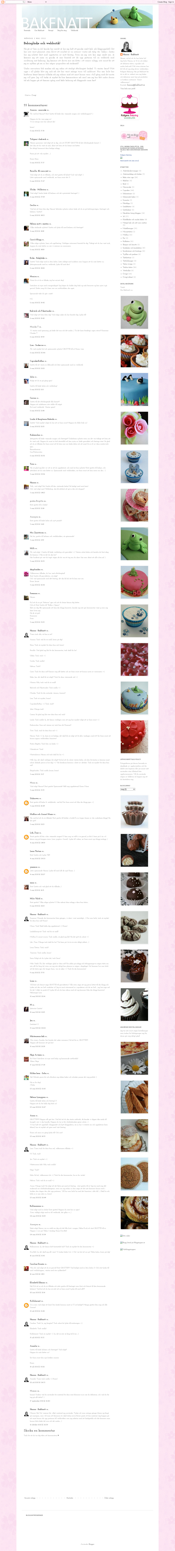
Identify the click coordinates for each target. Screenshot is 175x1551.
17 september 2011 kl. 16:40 (40, 1401)
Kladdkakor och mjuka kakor (133, 220)
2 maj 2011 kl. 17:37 (37, 163)
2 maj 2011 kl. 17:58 (37, 197)
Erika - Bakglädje (37, 258)
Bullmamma (35, 1206)
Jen (31, 1021)
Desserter (126, 200)
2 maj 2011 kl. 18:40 (37, 268)
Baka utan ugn (128, 177)
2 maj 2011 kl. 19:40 (37, 303)
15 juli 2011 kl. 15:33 (37, 1338)
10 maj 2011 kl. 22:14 (37, 996)
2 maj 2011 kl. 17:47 (37, 181)
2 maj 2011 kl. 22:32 (37, 456)
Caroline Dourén (37, 1264)
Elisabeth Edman (37, 1283)
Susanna (33, 593)
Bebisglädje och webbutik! (42, 43)
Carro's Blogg (35, 240)
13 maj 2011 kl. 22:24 (38, 1028)
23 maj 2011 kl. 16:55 (37, 1136)
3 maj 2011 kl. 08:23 (37, 493)
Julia (32, 377)
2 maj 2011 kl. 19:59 (37, 337)
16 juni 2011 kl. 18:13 (37, 1274)
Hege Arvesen (36, 1055)
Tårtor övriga (127, 264)
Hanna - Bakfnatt (38, 631)
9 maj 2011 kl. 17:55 (37, 973)
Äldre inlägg (109, 1498)
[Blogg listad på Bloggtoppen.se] (132, 1243)
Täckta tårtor (127, 267)
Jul (124, 216)
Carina (33, 398)
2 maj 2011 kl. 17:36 (37, 131)
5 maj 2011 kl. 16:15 (37, 890)
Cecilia (33, 205)
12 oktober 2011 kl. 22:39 (39, 1425)
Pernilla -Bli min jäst (39, 171)
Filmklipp (126, 203)
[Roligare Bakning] (121, 158)
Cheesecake (127, 187)
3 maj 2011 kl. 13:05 (37, 622)
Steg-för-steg (62, 30)
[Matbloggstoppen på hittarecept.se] (128, 1249)
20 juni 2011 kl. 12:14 (37, 1293)
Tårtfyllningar (128, 261)
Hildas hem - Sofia (38, 1073)
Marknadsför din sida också (129, 161)
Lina (32, 981)
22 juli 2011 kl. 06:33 (37, 1382)
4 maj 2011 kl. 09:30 (37, 859)
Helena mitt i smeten (39, 224)
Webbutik (74, 30)
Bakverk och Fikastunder (41, 311)
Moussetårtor (127, 232)
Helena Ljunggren (38, 1097)
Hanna (33, 483)
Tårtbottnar (127, 258)
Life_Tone (34, 833)
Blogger (91, 1544)
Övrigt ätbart (128, 277)
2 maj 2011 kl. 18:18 (37, 231)
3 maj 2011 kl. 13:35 (37, 790)
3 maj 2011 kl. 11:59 (37, 540)
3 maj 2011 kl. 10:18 (37, 508)
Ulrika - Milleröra (38, 190)
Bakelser (126, 181)
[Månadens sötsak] (125, 1236)
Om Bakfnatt (39, 30)
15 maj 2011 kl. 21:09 (37, 1046)
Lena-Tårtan (35, 851)
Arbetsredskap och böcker (132, 174)
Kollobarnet (35, 1301)
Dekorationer (127, 194)
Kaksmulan (35, 435)
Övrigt (34, 95)
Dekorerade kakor (129, 197)
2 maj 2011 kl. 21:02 (37, 368)
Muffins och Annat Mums (41, 814)
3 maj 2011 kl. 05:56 (37, 474)
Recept (50, 30)
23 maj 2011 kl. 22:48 (38, 1198)
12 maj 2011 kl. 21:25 (37, 1012)
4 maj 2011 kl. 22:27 (37, 874)
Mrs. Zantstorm (37, 533)
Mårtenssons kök (37, 1036)
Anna (32, 1116)
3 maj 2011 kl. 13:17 (37, 774)
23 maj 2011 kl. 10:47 (38, 1107)
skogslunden (35, 570)
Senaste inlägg (29, 1498)
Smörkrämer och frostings (132, 251)
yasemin (33, 867)
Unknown (34, 799)
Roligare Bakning (126, 155)
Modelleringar (128, 228)
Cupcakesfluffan (37, 361)
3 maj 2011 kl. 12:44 (37, 585)
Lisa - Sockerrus (36, 345)
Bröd (124, 184)
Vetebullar (127, 271)
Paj (124, 238)
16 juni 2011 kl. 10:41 (37, 1256)
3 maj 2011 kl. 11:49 (37, 524)
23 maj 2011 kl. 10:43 (38, 1089)
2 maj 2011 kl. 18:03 (37, 215)
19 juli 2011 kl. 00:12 (37, 1367)
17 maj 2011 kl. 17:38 (37, 1065)
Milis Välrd (35, 899)
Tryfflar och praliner (130, 254)
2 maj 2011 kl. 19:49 (37, 318)
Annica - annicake (38, 110)
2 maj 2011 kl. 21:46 (37, 411)
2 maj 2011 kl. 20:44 (37, 353)
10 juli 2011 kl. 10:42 (37, 1311)
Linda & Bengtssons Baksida (42, 419)
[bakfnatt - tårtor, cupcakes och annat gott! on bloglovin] (134, 140)
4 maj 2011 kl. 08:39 (37, 843)
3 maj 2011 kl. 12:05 (37, 561)
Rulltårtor (126, 241)
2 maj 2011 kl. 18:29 (37, 250)
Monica (33, 277)
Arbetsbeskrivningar (130, 171)
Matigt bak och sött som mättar (135, 223)
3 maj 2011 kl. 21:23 (37, 824)
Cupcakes (126, 190)
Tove (32, 464)
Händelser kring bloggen (132, 213)
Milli (32, 548)
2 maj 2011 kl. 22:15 (37, 427)
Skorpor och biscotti (130, 245)
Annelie (33, 1346)
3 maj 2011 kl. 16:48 (37, 806)
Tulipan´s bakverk (38, 139)
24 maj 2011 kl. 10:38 (38, 1235)
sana (32, 883)
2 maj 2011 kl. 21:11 (37, 390)
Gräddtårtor (127, 207)
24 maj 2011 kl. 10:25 (38, 1216)
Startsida (27, 30)
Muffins (126, 235)
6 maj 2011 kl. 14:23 (37, 906)
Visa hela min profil (127, 89)
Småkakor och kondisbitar (132, 248)
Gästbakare (127, 210)
